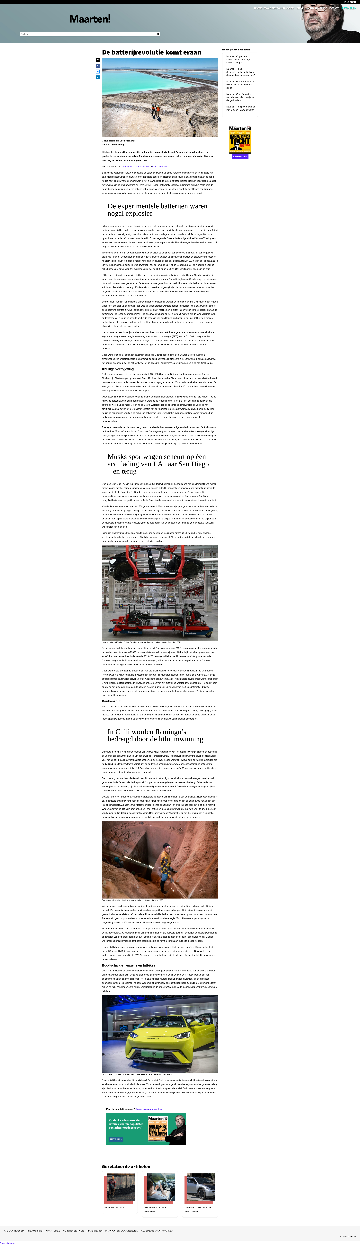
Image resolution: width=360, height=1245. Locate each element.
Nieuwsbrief (35, 1230)
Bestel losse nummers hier (136, 166)
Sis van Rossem (14, 1230)
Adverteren (95, 1230)
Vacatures (53, 1230)
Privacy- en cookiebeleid (121, 1230)
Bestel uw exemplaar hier (148, 1109)
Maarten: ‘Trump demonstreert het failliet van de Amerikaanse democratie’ (240, 72)
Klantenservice (73, 1230)
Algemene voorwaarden (157, 1230)
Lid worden (240, 156)
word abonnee (159, 166)
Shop (300, 8)
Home (258, 8)
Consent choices (7, 1243)
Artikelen (349, 8)
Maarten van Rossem (279, 8)
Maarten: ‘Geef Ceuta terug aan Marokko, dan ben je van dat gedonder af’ (240, 97)
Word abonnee (316, 8)
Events (334, 8)
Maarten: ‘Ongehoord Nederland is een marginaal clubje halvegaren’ (240, 59)
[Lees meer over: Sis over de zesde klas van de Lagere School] (118, 1190)
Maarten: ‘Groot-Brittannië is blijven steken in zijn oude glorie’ (240, 84)
